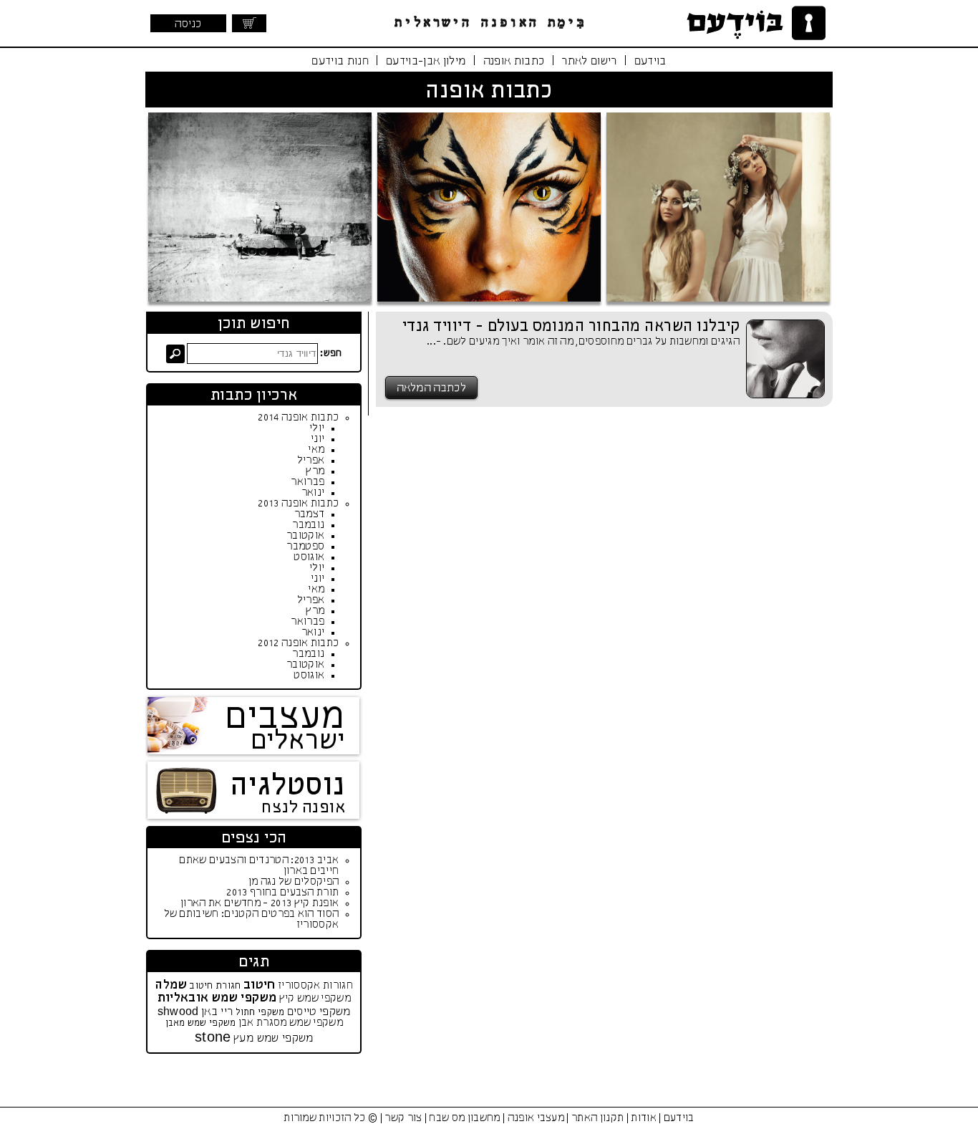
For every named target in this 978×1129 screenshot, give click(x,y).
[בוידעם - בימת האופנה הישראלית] (754, 23)
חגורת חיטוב (215, 986)
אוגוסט (309, 557)
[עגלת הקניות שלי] (249, 23)
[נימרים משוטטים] (489, 207)
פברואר (307, 482)
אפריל (311, 461)
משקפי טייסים (319, 1012)
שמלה (171, 985)
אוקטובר (305, 536)
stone (213, 1038)
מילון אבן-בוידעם (425, 61)
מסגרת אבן (262, 1023)
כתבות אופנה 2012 (298, 643)
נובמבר (308, 525)
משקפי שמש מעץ (273, 1038)
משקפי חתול (260, 1012)
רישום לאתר (588, 61)
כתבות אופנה (514, 61)
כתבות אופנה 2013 (298, 504)
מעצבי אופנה (536, 1118)
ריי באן (217, 1012)
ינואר (313, 493)
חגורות (338, 986)
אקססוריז (299, 986)
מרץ (315, 471)
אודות (644, 1118)
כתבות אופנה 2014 (298, 418)
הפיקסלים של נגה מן (293, 882)
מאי (316, 450)
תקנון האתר (597, 1118)
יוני (317, 439)
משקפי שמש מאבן (200, 1023)
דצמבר (309, 514)
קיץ (287, 999)
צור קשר (403, 1118)
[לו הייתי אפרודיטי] (718, 207)
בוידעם (650, 61)
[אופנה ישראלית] (260, 207)
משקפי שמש (324, 999)
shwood (178, 1012)
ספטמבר (305, 547)
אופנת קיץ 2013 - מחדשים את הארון (259, 903)
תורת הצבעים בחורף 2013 (282, 893)
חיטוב (259, 985)
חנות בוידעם (340, 61)
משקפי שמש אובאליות (217, 998)
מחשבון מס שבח (464, 1118)
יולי (316, 428)
